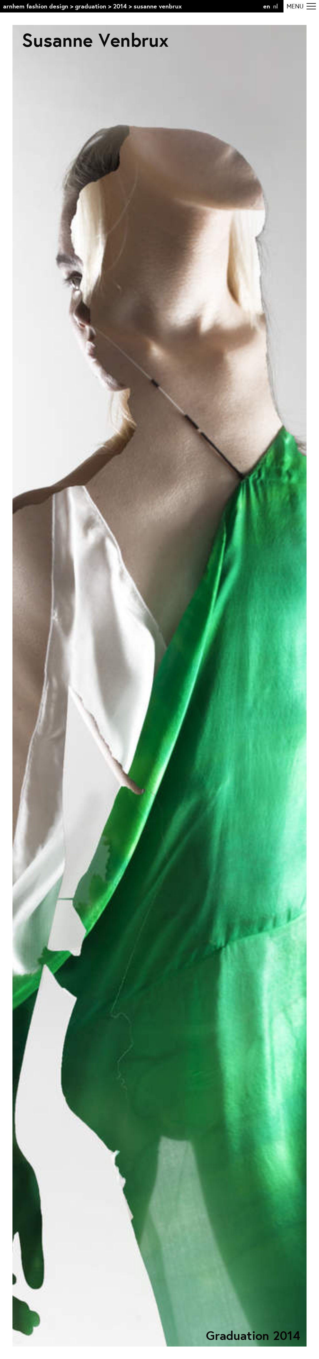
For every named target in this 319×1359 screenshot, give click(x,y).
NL (275, 6)
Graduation (90, 6)
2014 (120, 6)
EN (266, 6)
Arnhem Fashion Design (35, 6)
